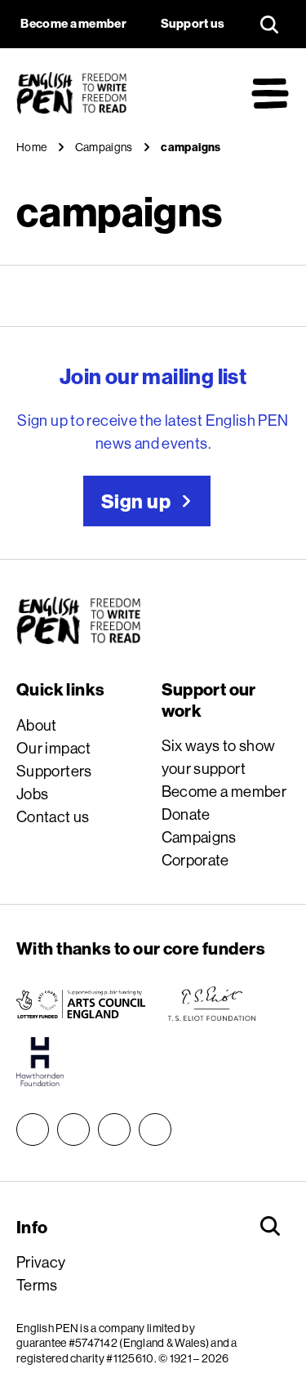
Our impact (53, 748)
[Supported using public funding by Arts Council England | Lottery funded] (80, 1003)
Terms (37, 1285)
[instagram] (32, 1129)
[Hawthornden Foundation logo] (40, 1061)
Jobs (32, 793)
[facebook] (114, 1129)
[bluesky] (73, 1129)
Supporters (54, 771)
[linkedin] (155, 1129)
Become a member (224, 791)
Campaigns (199, 837)
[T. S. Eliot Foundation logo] (211, 1003)
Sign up (136, 501)
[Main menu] (270, 93)
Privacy (41, 1262)
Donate (186, 814)
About (36, 725)
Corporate (195, 860)
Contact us (53, 816)
